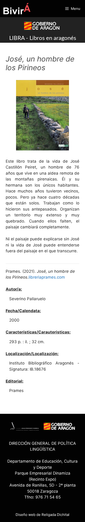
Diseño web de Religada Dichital (42, 514)
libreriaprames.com (47, 277)
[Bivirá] (16, 8)
